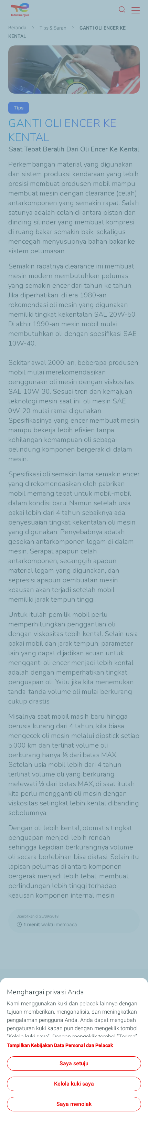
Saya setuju (74, 1063)
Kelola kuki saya (74, 1083)
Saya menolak (74, 1104)
